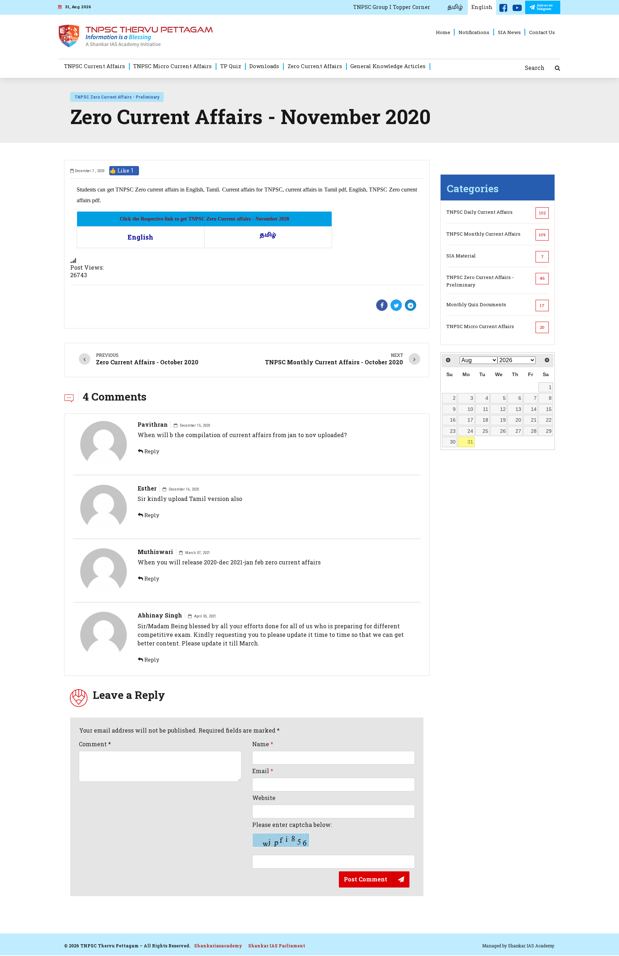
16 (453, 420)
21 (534, 420)
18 (485, 420)
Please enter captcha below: (292, 824)
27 (518, 431)
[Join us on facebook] (503, 9)
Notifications (474, 32)
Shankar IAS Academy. (531, 945)
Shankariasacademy (218, 945)
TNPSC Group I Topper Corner (391, 7)
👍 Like (122, 170)
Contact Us (542, 32)
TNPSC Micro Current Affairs (172, 66)
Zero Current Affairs (315, 66)
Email (262, 771)
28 (534, 431)
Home (443, 32)
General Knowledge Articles (388, 66)
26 (503, 431)
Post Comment (365, 879)
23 (453, 431)
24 (470, 431)
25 (485, 431)
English (482, 7)
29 (549, 431)
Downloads (264, 66)
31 (470, 442)
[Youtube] (517, 9)
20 (518, 420)
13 (518, 409)
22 (549, 420)
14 (534, 409)
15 (549, 409)
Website (263, 797)
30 (453, 442)
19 (503, 420)
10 (470, 409)
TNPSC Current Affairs (94, 66)
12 (503, 409)
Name (262, 744)
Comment (95, 744)
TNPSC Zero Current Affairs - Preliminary (117, 97)
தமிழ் (455, 7)
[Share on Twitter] (396, 305)
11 (485, 409)
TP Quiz (230, 66)
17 (470, 420)
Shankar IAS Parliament (276, 945)
